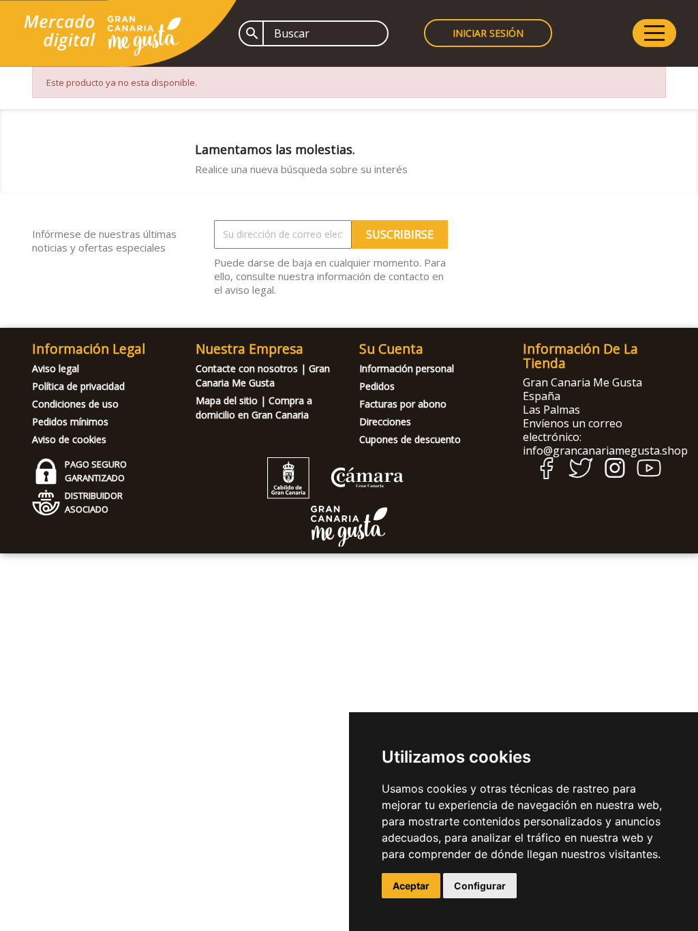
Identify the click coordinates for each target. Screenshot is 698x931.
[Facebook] (547, 475)
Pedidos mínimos (70, 421)
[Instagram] (615, 474)
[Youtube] (649, 473)
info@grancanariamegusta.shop (605, 450)
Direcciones (385, 421)
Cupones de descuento (410, 439)
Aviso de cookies (69, 439)
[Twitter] (581, 474)
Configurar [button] (480, 885)
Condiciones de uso (75, 403)
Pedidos (377, 386)
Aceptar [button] (411, 885)
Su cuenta (391, 348)
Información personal (406, 368)
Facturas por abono (402, 403)
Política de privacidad (78, 386)
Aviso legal (55, 368)
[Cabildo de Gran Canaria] (335, 495)
